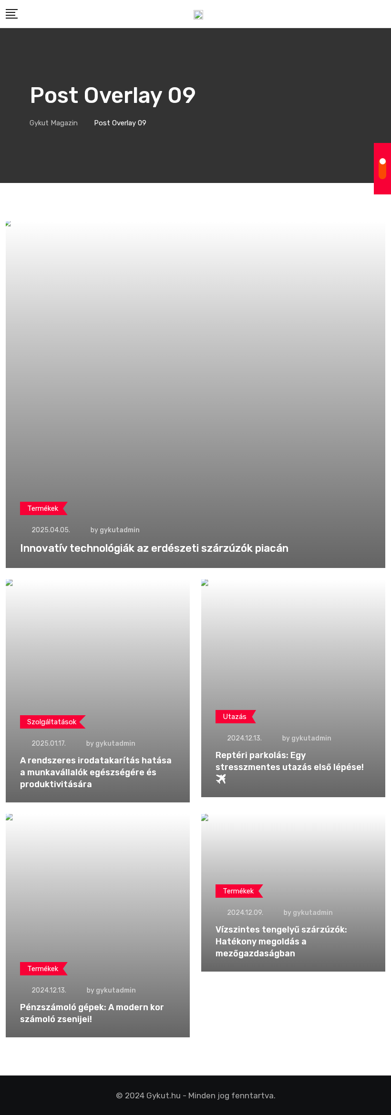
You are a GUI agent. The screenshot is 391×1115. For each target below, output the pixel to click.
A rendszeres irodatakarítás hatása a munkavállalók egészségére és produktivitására (96, 772)
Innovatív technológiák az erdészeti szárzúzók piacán (154, 548)
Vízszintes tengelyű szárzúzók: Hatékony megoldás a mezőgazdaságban (281, 941)
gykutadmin (120, 530)
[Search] (382, 14)
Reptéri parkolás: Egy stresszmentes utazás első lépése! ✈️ (290, 767)
